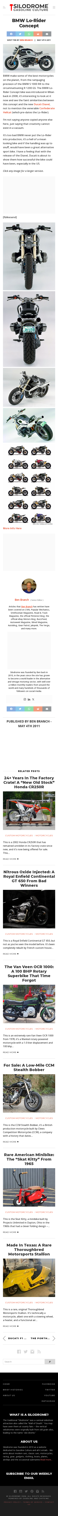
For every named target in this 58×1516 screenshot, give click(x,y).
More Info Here (12, 528)
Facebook (48, 1384)
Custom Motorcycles (19, 835)
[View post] (29, 810)
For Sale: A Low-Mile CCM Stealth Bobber (29, 1067)
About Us (9, 1395)
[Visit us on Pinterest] (31, 1491)
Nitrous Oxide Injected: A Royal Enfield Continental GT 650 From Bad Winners (29, 879)
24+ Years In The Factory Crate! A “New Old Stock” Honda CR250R (29, 782)
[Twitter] (33, 699)
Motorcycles (44, 835)
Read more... (46, 1459)
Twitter (50, 1390)
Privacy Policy (12, 1502)
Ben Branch (26, 40)
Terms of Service (33, 1502)
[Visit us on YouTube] (20, 1491)
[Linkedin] (29, 699)
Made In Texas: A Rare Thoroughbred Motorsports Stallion (29, 1249)
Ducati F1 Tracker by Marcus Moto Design (18, 1338)
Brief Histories (13, 1390)
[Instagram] (24, 699)
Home (6, 1384)
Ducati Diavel (42, 104)
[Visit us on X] (26, 1351)
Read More (10, 859)
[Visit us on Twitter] (26, 1491)
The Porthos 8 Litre (43, 1338)
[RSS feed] (4, 7)
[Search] (50, 1361)
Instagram (48, 1401)
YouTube (49, 1395)
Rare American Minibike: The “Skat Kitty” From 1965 (29, 1159)
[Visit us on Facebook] (19, 1351)
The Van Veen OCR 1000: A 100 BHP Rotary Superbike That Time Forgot (29, 973)
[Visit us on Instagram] (32, 1351)
